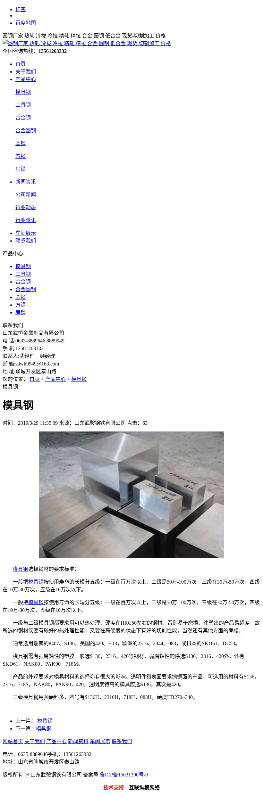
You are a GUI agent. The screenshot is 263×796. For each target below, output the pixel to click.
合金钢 (23, 117)
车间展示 (25, 233)
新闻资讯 (25, 182)
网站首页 (13, 741)
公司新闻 (25, 194)
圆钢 (20, 143)
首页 (20, 64)
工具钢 (23, 105)
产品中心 (25, 79)
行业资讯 (25, 220)
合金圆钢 (25, 130)
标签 (20, 9)
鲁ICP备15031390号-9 (124, 774)
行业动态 (25, 207)
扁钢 (20, 169)
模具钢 (23, 92)
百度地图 (25, 23)
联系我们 (25, 240)
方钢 (20, 156)
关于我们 (25, 71)
